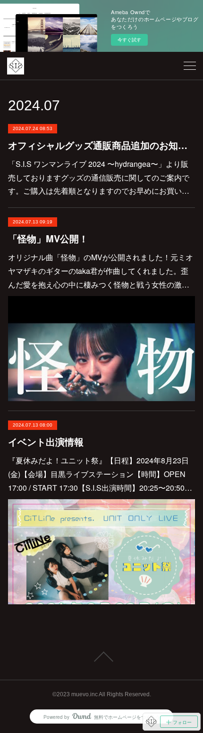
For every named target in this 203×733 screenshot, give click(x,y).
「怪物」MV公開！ (48, 238)
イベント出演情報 (46, 441)
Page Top (101, 656)
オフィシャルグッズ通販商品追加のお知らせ (101, 145)
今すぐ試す (129, 39)
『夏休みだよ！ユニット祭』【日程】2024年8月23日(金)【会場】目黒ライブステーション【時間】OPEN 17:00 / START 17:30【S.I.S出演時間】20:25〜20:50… (100, 474)
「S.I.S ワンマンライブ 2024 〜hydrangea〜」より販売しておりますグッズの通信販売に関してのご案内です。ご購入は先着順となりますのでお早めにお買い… (98, 177)
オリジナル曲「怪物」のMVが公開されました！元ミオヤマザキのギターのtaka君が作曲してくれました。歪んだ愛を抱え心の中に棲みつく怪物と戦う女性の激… (100, 271)
